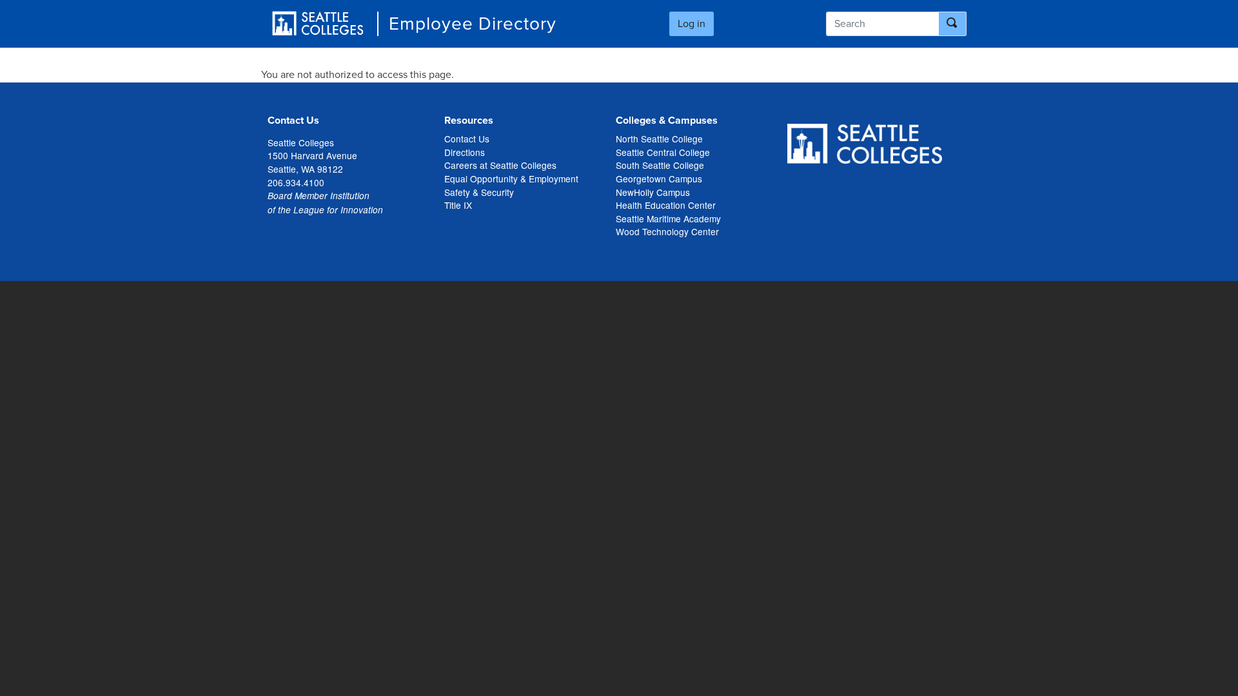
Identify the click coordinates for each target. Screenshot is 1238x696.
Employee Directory (472, 24)
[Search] (953, 24)
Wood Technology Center (667, 231)
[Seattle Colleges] (317, 24)
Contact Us (466, 138)
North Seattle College (659, 138)
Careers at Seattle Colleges (500, 165)
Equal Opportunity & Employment (511, 178)
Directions (464, 152)
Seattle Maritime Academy (668, 218)
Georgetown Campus (659, 178)
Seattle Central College (663, 152)
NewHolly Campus (653, 192)
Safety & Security (479, 192)
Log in (691, 23)
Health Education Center (666, 204)
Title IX (458, 204)
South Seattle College (660, 165)
